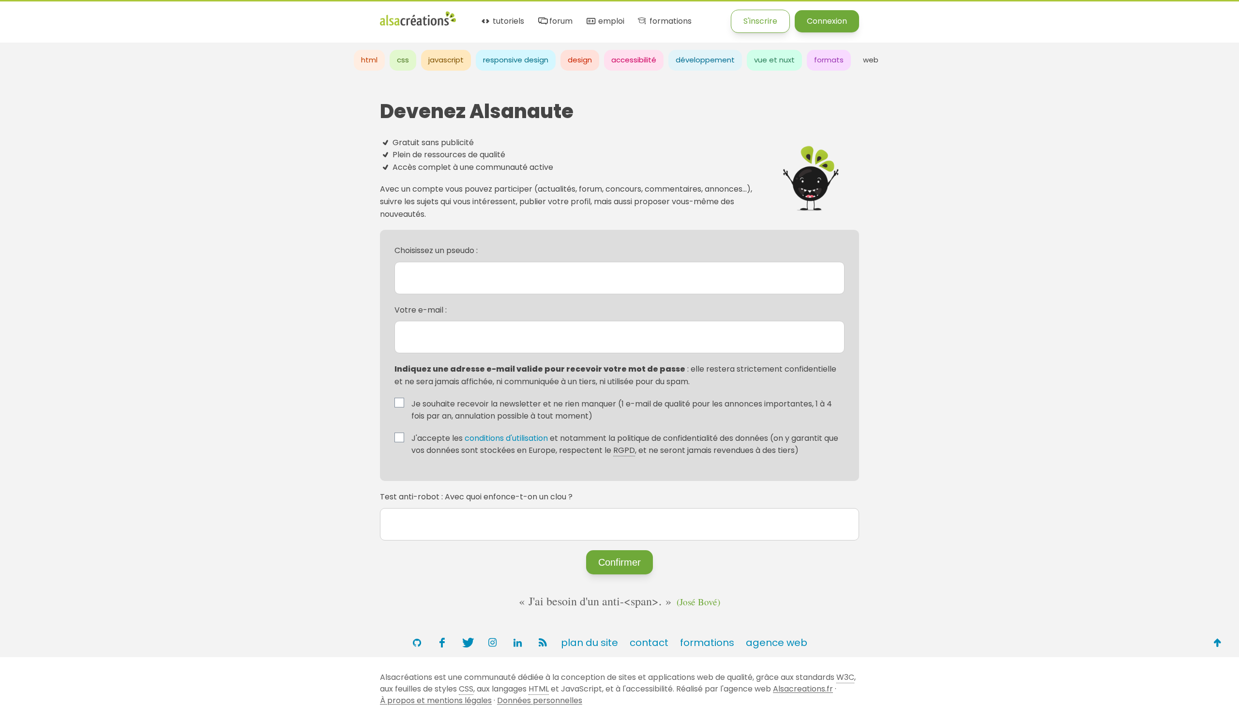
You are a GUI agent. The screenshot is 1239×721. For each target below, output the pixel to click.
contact (649, 642)
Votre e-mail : (420, 309)
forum (560, 21)
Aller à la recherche (175, 15)
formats (829, 60)
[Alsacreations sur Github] (416, 642)
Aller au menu (26, 15)
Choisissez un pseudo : (436, 250)
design (580, 60)
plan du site (589, 642)
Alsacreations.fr (803, 688)
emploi (610, 21)
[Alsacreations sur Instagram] (492, 642)
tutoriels (507, 21)
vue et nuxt (774, 60)
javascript (446, 60)
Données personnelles (539, 700)
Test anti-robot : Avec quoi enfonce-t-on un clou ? (476, 496)
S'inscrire (760, 21)
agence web (776, 642)
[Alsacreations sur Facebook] (442, 642)
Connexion (827, 21)
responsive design (515, 60)
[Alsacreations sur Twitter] (467, 642)
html (369, 60)
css (403, 60)
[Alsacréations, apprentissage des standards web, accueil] (418, 24)
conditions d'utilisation (506, 438)
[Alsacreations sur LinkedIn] (517, 642)
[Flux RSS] (542, 642)
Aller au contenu (95, 15)
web (870, 60)
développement (705, 60)
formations (669, 21)
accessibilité (633, 60)
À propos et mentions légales (436, 700)
